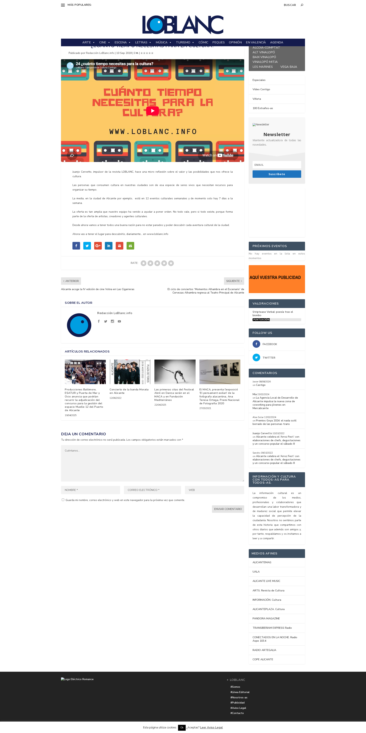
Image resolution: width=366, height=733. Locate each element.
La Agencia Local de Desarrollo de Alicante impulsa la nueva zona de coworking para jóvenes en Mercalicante (275, 403)
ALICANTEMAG (262, 562)
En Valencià (256, 42)
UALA (256, 571)
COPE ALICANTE (263, 659)
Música (162, 42)
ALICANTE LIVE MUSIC (266, 581)
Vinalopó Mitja (265, 61)
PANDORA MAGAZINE (266, 618)
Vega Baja (288, 66)
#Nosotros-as (238, 697)
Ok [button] (181, 727)
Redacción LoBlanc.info (100, 53)
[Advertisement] (277, 212)
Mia (255, 394)
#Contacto (237, 713)
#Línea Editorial (240, 692)
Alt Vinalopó (264, 51)
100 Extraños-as (263, 108)
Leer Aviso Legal (211, 727)
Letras (141, 42)
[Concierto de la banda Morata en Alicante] (130, 372)
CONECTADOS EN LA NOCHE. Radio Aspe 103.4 (275, 639)
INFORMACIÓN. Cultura (267, 600)
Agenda (276, 42)
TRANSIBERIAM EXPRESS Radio (272, 628)
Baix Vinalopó (264, 56)
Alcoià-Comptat (266, 47)
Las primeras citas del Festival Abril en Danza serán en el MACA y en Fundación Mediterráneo (174, 395)
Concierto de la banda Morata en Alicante (129, 391)
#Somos (235, 687)
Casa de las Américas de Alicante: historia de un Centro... (127, 5)
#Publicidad (237, 702)
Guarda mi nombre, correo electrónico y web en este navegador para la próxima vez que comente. (125, 500)
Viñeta (257, 99)
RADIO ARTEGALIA (264, 650)
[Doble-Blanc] (277, 292)
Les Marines (263, 66)
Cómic (203, 42)
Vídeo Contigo (261, 89)
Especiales (259, 80)
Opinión (235, 42)
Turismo (183, 42)
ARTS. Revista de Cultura (268, 590)
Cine (102, 42)
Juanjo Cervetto (262, 433)
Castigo (261, 385)
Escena (121, 42)
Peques (218, 42)
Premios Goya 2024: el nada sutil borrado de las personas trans (274, 422)
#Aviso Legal (238, 708)
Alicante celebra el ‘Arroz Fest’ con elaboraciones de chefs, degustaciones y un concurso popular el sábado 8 (276, 440)
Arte (86, 42)
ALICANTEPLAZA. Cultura (269, 609)
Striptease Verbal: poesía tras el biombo (273, 313)
